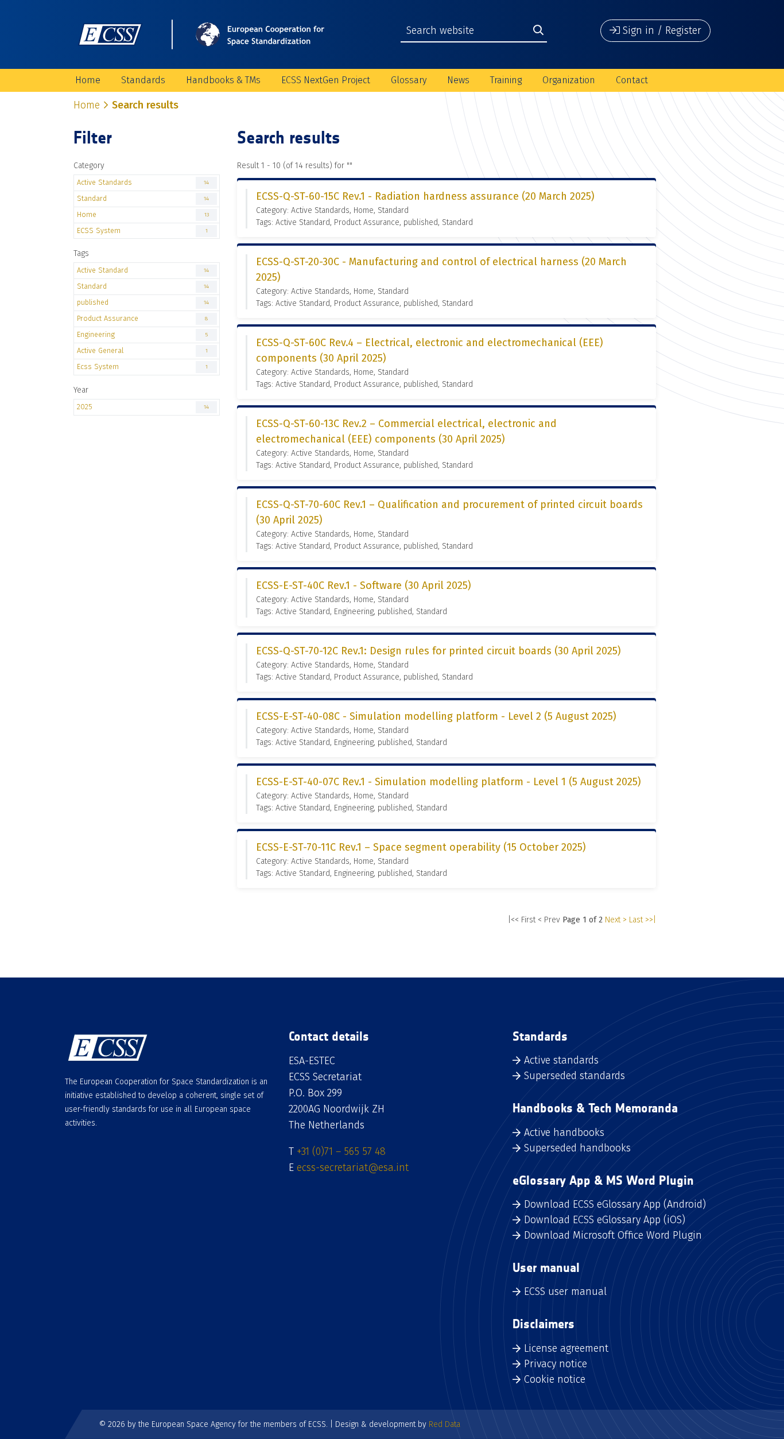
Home (87, 80)
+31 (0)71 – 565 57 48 (341, 1151)
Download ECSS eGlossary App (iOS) (604, 1219)
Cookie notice (554, 1379)
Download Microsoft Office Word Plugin (613, 1235)
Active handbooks (564, 1132)
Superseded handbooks (577, 1148)
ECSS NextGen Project (325, 80)
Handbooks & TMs (223, 80)
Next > (616, 920)
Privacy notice (555, 1363)
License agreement (566, 1348)
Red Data (444, 1424)
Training (506, 80)
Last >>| (642, 920)
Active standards (561, 1060)
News (458, 80)
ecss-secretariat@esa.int (353, 1167)
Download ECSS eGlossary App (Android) (615, 1204)
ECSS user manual (565, 1291)
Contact (632, 80)
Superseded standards (574, 1075)
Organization (568, 80)
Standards (143, 80)
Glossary (408, 80)
